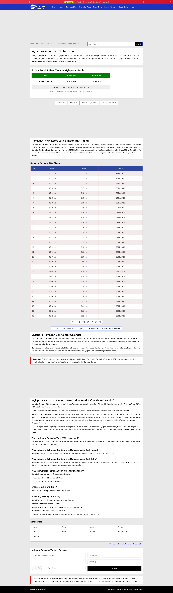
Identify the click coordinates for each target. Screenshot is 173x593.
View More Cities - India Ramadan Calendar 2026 (125, 544)
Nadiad (92, 532)
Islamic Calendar (109, 7)
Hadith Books (123, 7)
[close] (170, 2)
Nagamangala (123, 532)
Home (32, 43)
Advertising (128, 589)
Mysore (120, 527)
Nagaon (36, 537)
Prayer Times (97, 7)
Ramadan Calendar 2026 (48, 43)
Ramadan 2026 (71, 7)
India (58, 43)
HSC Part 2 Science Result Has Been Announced (87, 2)
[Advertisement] (86, 121)
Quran (60, 7)
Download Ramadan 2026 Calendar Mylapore (105, 328)
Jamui (92, 527)
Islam (54, 7)
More (133, 7)
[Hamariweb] (38, 7)
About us (111, 589)
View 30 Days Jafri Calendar (74, 328)
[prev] (30, 2)
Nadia (64, 532)
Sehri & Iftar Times (85, 7)
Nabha (36, 532)
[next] (142, 2)
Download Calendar (108, 102)
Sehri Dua (60, 102)
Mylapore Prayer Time (89, 102)
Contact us (119, 589)
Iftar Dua (72, 102)
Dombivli (65, 527)
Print (56, 328)
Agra (35, 527)
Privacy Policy (138, 589)
